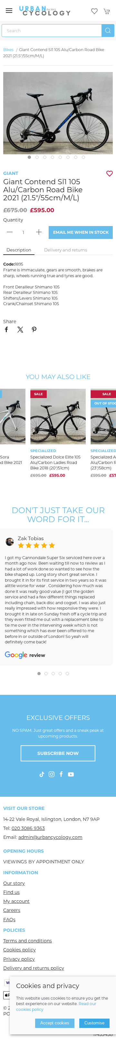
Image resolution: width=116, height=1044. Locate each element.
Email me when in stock (81, 232)
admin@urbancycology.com (50, 837)
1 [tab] (31, 159)
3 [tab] (46, 159)
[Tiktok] (42, 774)
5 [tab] (62, 159)
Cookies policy (19, 950)
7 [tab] (77, 159)
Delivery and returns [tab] (65, 249)
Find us (11, 892)
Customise (94, 1023)
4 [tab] (54, 159)
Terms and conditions (27, 941)
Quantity (13, 220)
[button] (9, 10)
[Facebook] (61, 774)
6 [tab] (69, 159)
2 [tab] (38, 159)
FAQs (9, 919)
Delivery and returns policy (33, 968)
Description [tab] (18, 249)
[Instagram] (51, 774)
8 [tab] (85, 159)
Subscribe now (58, 753)
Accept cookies (54, 1023)
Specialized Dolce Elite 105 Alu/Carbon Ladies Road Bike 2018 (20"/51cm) (55, 462)
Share (9, 321)
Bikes (9, 49)
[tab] (39, 673)
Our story (14, 883)
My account (16, 901)
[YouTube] (71, 774)
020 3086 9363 (28, 828)
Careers (11, 910)
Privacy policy (19, 959)
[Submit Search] (108, 30)
